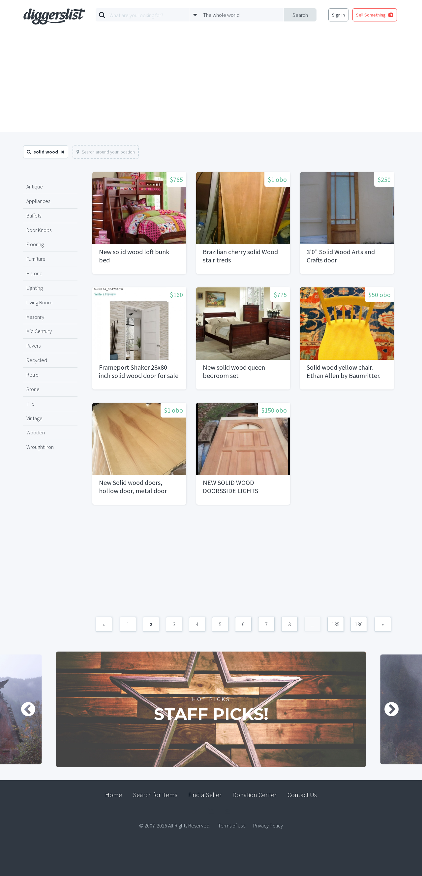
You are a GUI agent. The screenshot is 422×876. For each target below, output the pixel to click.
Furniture (35, 258)
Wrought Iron (40, 447)
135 (336, 624)
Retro (32, 374)
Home (113, 795)
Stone (33, 389)
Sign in (338, 15)
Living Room (39, 302)
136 (359, 624)
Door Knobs (38, 230)
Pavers (33, 345)
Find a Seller (205, 795)
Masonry (35, 317)
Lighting (34, 288)
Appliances (38, 201)
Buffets (33, 215)
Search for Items (155, 795)
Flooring (35, 244)
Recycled (36, 360)
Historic (34, 273)
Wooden (35, 432)
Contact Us (302, 795)
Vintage (34, 418)
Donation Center (254, 795)
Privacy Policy (268, 825)
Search (300, 15)
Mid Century (39, 331)
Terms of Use (232, 825)
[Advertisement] (211, 82)
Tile (30, 403)
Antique (34, 186)
